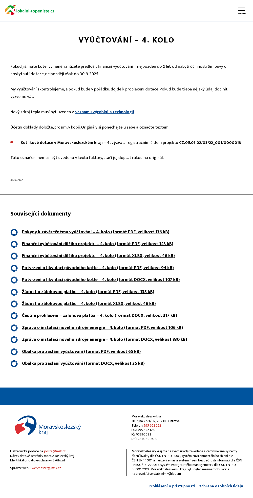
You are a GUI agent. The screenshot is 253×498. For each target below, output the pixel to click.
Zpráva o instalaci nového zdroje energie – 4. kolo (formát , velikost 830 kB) (104, 339)
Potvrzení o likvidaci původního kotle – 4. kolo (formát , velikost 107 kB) (101, 279)
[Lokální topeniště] (29, 13)
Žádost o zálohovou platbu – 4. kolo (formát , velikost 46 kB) (89, 303)
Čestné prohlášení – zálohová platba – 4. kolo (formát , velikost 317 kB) (99, 315)
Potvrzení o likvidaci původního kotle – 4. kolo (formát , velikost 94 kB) (98, 268)
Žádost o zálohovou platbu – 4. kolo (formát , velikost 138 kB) (88, 292)
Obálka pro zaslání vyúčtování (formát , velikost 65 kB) (81, 351)
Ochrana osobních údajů (220, 486)
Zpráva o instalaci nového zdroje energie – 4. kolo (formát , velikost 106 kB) (102, 327)
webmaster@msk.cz (46, 468)
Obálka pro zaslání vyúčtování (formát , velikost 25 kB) (83, 363)
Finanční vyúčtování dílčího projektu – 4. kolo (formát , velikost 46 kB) (98, 256)
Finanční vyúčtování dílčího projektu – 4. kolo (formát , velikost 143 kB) (97, 244)
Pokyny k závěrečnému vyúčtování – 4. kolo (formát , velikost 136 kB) (95, 232)
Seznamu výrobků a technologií (104, 111)
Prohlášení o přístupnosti (171, 486)
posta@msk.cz (55, 451)
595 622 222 (152, 425)
